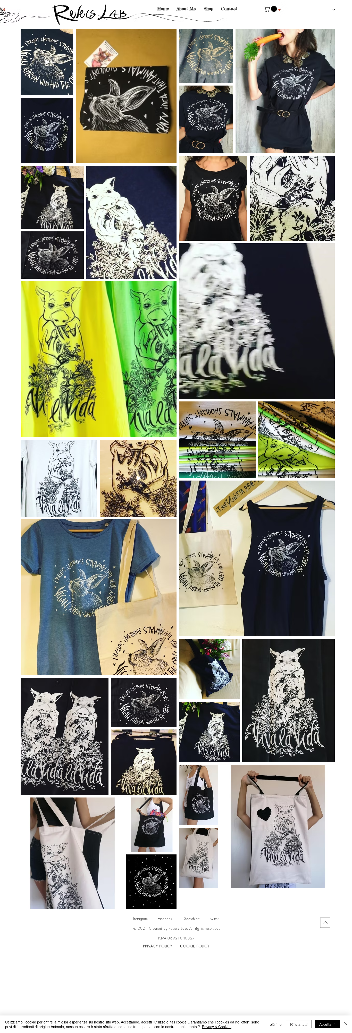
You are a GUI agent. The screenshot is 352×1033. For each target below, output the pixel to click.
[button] (271, 9)
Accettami (327, 1024)
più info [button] (276, 1024)
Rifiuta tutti (298, 1024)
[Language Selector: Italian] (329, 9)
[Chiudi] (346, 1024)
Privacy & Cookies (216, 1026)
